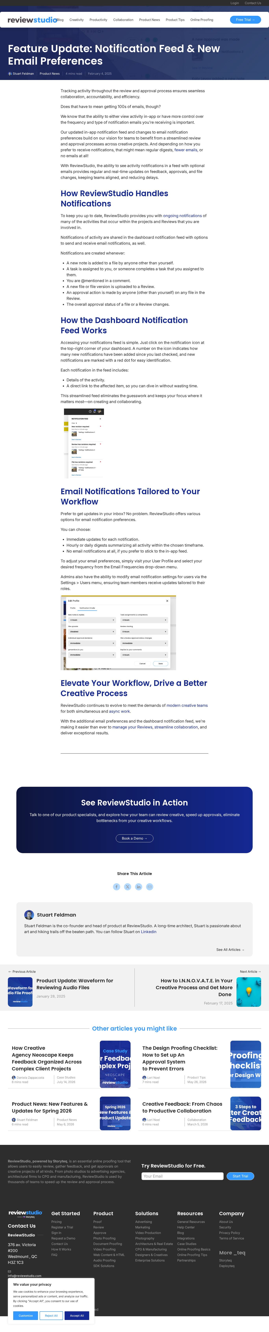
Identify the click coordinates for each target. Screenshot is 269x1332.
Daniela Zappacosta (30, 1077)
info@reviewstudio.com (24, 1276)
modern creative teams (187, 705)
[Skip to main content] (257, 49)
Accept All (77, 1315)
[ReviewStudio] (32, 20)
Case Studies (66, 1077)
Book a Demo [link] (133, 838)
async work (119, 711)
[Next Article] (249, 991)
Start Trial (240, 1176)
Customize (26, 1315)
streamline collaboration (176, 727)
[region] (51, 1301)
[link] (134, 803)
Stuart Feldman (23, 73)
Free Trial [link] (244, 20)
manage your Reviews (132, 727)
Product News (50, 73)
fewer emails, (186, 150)
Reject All (51, 1315)
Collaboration (196, 1120)
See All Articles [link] (228, 949)
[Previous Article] (20, 991)
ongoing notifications (183, 215)
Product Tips (196, 1077)
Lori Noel (153, 1077)
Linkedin (149, 931)
